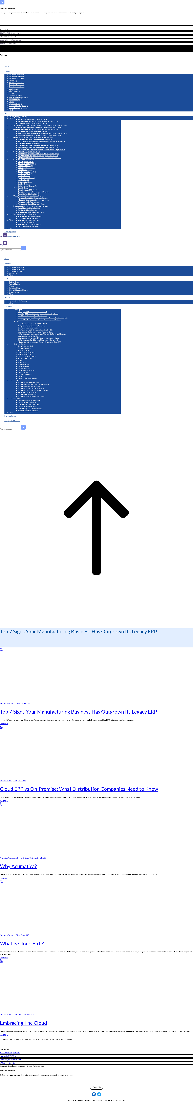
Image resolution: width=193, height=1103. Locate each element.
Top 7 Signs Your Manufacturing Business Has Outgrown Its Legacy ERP (78, 712)
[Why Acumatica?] (44, 856)
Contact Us (97, 1087)
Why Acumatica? (18, 866)
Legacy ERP (25, 703)
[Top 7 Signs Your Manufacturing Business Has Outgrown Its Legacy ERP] (44, 701)
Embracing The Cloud (23, 1023)
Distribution (22, 781)
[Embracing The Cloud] (45, 1012)
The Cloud (30, 1014)
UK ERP (43, 858)
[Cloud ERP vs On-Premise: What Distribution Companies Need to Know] (44, 779)
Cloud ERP (25, 935)
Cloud (18, 703)
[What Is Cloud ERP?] (45, 933)
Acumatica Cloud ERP (16, 858)
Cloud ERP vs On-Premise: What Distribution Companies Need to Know (79, 789)
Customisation (34, 858)
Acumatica (4, 703)
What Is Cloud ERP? (22, 943)
